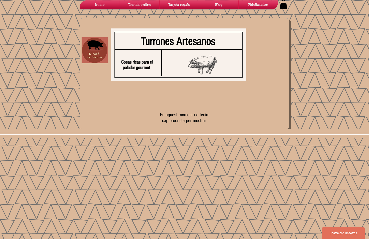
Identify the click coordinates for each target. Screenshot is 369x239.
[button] (283, 4)
